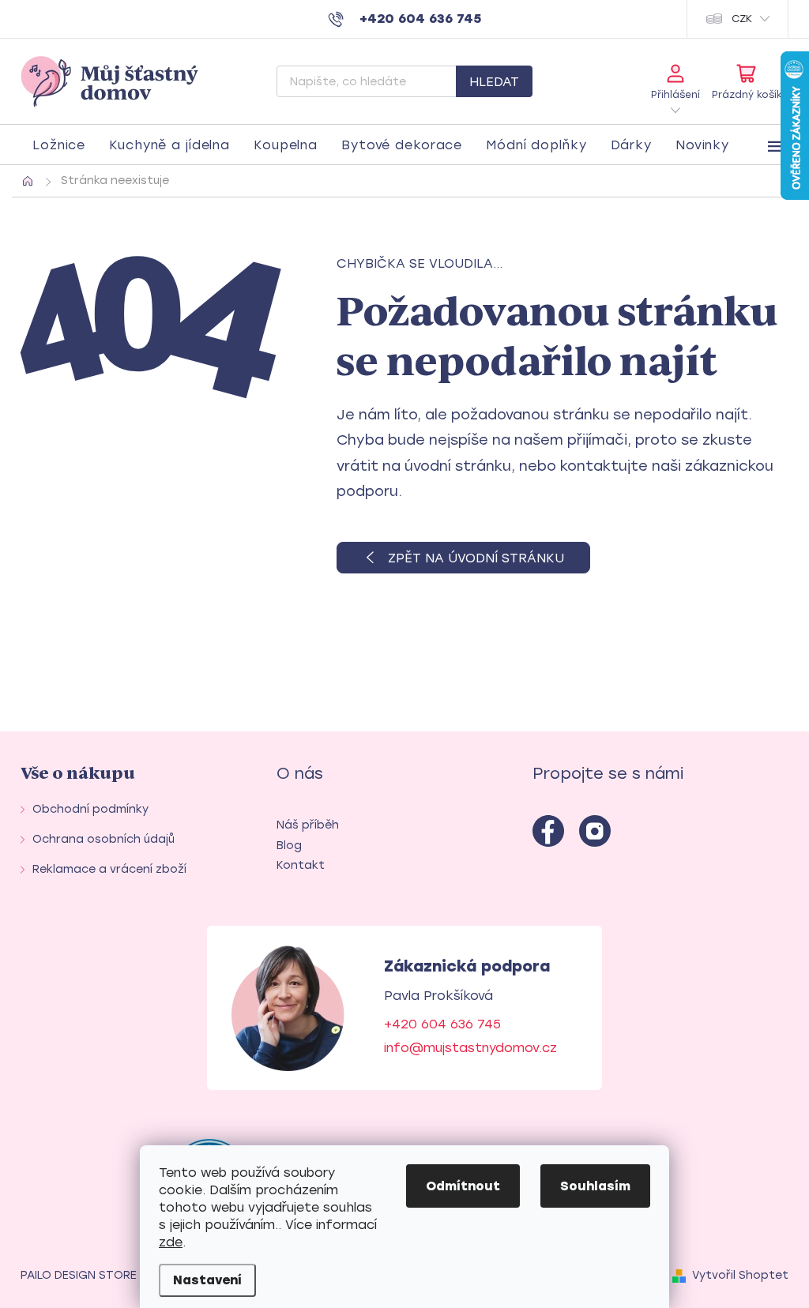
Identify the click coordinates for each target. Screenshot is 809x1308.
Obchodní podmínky (90, 809)
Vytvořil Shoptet (740, 1275)
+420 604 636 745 (442, 1024)
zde (170, 1242)
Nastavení (207, 1279)
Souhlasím (595, 1185)
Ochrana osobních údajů (103, 839)
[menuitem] (59, 145)
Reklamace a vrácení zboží (109, 869)
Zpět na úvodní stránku (476, 558)
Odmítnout (463, 1185)
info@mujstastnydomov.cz (470, 1047)
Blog (289, 845)
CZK (742, 18)
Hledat (494, 81)
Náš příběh (308, 825)
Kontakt (301, 865)
